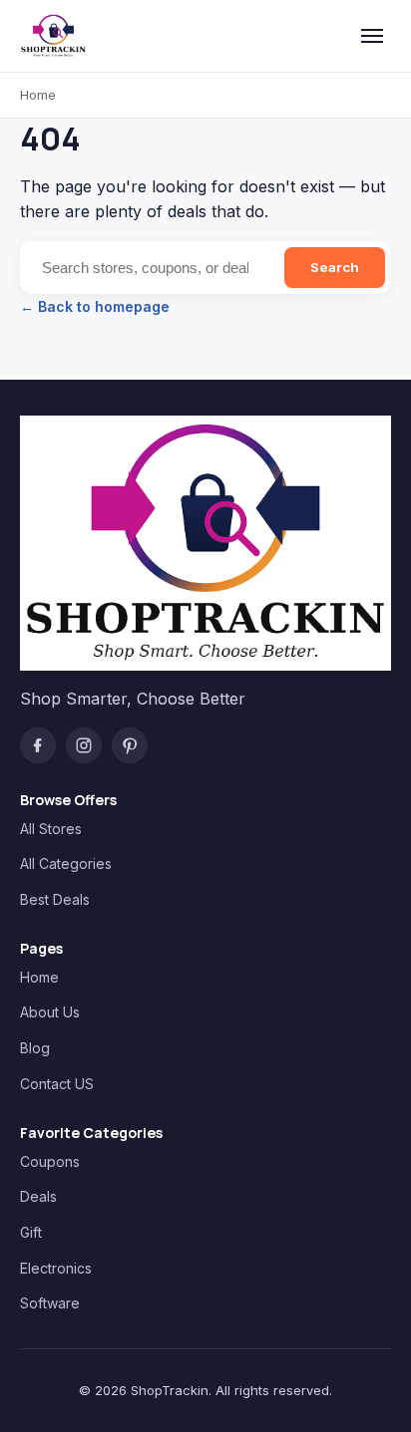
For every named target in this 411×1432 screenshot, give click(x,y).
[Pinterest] (130, 745)
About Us (50, 1011)
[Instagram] (84, 745)
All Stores (51, 828)
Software (50, 1302)
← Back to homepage (95, 306)
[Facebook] (38, 745)
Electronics (56, 1268)
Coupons (50, 1161)
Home (38, 95)
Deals (38, 1196)
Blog (35, 1047)
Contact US (57, 1083)
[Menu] (372, 36)
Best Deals (55, 899)
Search (334, 267)
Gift (31, 1232)
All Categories (66, 863)
